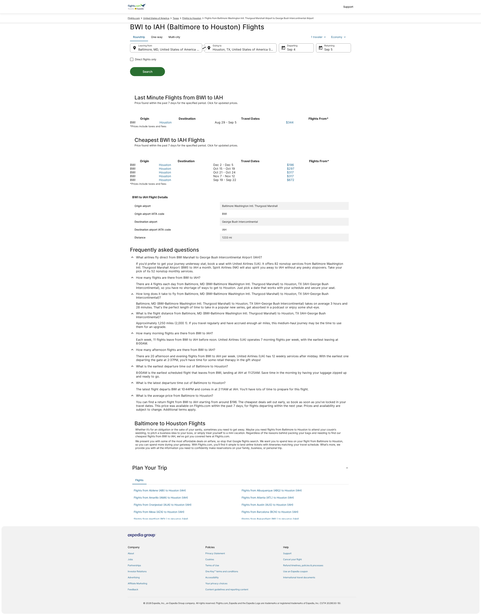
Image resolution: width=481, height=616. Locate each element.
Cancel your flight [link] (292, 559)
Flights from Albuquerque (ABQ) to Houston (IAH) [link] (272, 490)
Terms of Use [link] (212, 565)
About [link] (131, 553)
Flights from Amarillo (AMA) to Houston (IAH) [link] (161, 497)
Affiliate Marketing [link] (137, 583)
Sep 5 (328, 49)
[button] (240, 467)
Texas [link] (176, 18)
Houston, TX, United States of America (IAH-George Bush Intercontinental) (245, 49)
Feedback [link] (133, 589)
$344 (289, 122)
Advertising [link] (134, 577)
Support (348, 6)
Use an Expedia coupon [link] (295, 571)
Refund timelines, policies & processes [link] (303, 565)
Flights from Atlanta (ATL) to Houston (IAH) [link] (268, 497)
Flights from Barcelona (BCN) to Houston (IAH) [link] (270, 511)
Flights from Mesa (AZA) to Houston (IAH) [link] (159, 511)
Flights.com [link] (134, 18)
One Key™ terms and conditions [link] (221, 571)
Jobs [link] (130, 559)
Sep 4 (291, 49)
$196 (290, 165)
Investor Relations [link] (137, 571)
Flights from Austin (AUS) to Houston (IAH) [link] (267, 504)
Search (148, 71)
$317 (290, 172)
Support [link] (287, 553)
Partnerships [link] (134, 565)
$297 (290, 168)
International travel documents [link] (299, 577)
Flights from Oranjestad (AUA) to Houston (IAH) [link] (162, 504)
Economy (336, 37)
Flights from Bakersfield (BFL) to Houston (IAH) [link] (270, 519)
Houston (166, 122)
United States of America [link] (156, 18)
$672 (290, 180)
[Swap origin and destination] (204, 48)
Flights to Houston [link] (191, 18)
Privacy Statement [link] (215, 553)
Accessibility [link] (212, 577)
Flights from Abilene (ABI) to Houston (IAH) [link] (160, 490)
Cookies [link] (209, 559)
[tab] (139, 37)
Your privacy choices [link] (216, 583)
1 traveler (316, 37)
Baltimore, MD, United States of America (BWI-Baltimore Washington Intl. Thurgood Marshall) (170, 49)
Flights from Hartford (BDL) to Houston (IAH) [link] (161, 519)
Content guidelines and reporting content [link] (226, 589)
